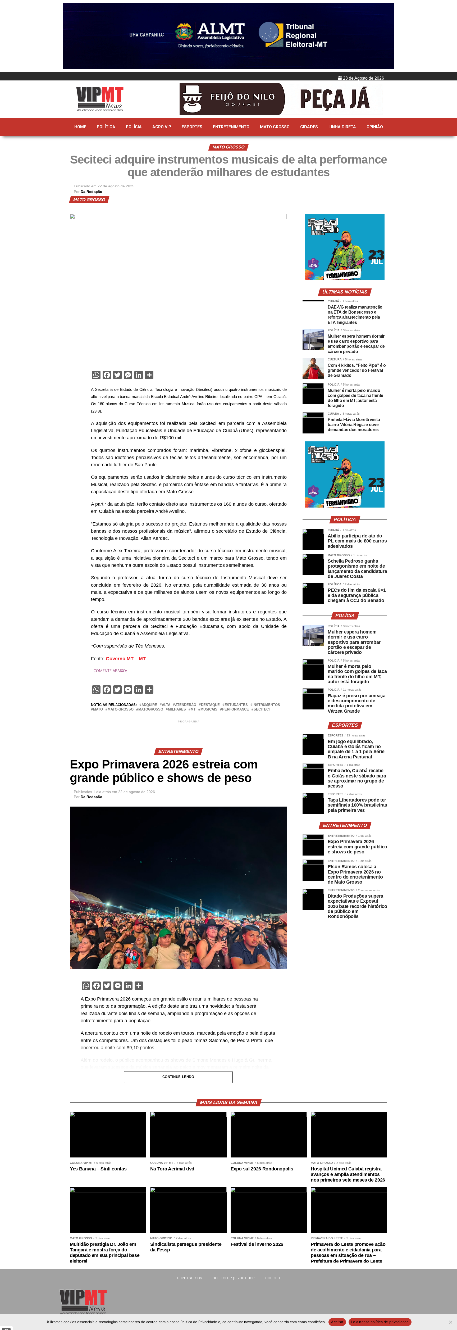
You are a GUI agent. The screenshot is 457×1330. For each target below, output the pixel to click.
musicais (208, 709)
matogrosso (150, 709)
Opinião (375, 126)
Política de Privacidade (234, 1277)
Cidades (309, 126)
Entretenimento (231, 126)
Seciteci (262, 709)
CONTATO (272, 1277)
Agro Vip (161, 126)
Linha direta (342, 126)
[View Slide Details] (345, 279)
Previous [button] (69, 36)
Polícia (134, 126)
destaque (210, 705)
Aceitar (337, 1322)
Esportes (192, 126)
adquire (149, 705)
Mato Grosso (275, 126)
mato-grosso (121, 709)
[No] (450, 1322)
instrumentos (266, 705)
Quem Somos (189, 1277)
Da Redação (91, 191)
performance (235, 709)
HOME (80, 126)
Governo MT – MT (126, 658)
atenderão (185, 705)
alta (166, 705)
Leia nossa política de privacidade (380, 1322)
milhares (177, 709)
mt (193, 709)
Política (106, 126)
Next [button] (387, 36)
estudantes (236, 705)
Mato (98, 709)
